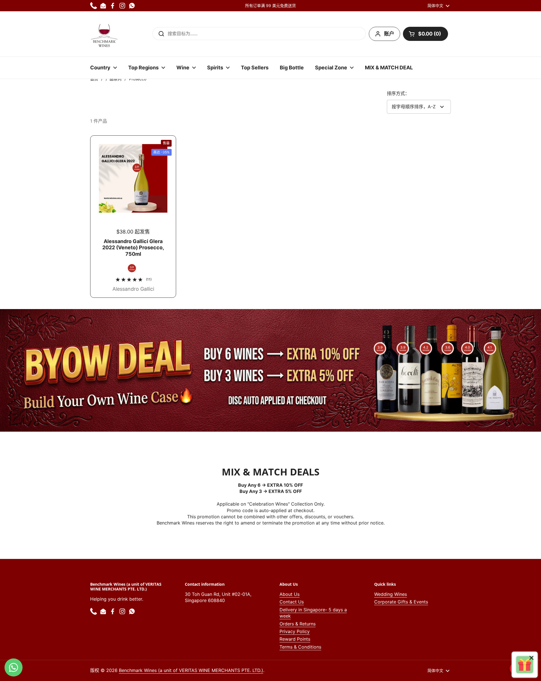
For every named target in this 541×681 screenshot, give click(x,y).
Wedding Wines (390, 594)
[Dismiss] (531, 658)
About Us (290, 594)
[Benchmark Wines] (104, 34)
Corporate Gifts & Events (401, 602)
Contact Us (292, 602)
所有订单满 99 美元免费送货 (270, 5)
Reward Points (295, 639)
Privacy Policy (295, 631)
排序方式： (398, 93)
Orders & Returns (298, 624)
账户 (389, 34)
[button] (425, 34)
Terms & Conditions (300, 647)
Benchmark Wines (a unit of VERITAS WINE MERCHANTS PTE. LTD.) (191, 670)
